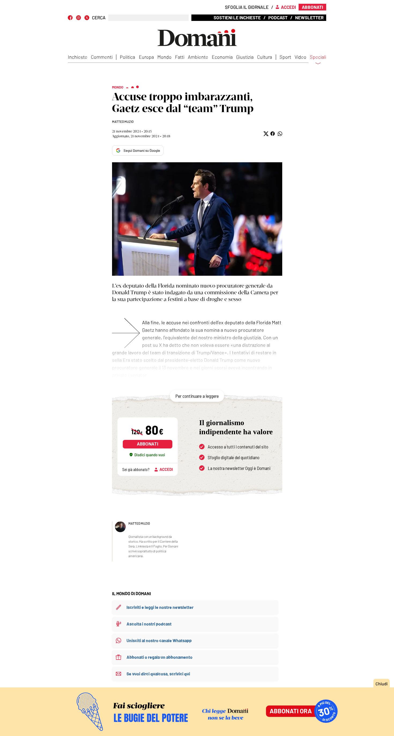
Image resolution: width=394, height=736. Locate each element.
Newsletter (309, 17)
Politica (127, 57)
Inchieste (77, 57)
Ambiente (198, 57)
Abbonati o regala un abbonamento (159, 657)
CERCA (99, 17)
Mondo (164, 57)
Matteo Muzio (122, 121)
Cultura (264, 57)
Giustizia (245, 57)
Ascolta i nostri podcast (149, 623)
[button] (265, 133)
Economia (222, 57)
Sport (285, 57)
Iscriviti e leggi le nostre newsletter (160, 607)
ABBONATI (147, 444)
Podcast (278, 17)
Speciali (318, 57)
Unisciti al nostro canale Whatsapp (159, 640)
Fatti (179, 57)
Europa (146, 57)
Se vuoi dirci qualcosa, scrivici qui (158, 673)
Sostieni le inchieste (237, 17)
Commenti (102, 57)
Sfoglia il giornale (247, 7)
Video (300, 57)
